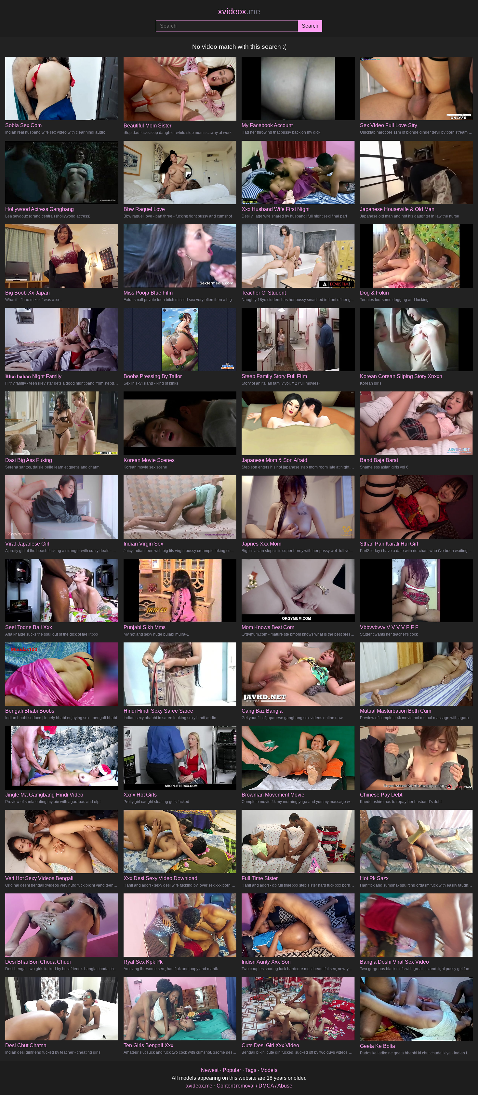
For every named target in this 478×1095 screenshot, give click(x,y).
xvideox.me (199, 1085)
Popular (232, 1070)
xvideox (239, 11)
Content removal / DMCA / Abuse (254, 1085)
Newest (210, 1070)
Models (268, 1070)
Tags (250, 1070)
